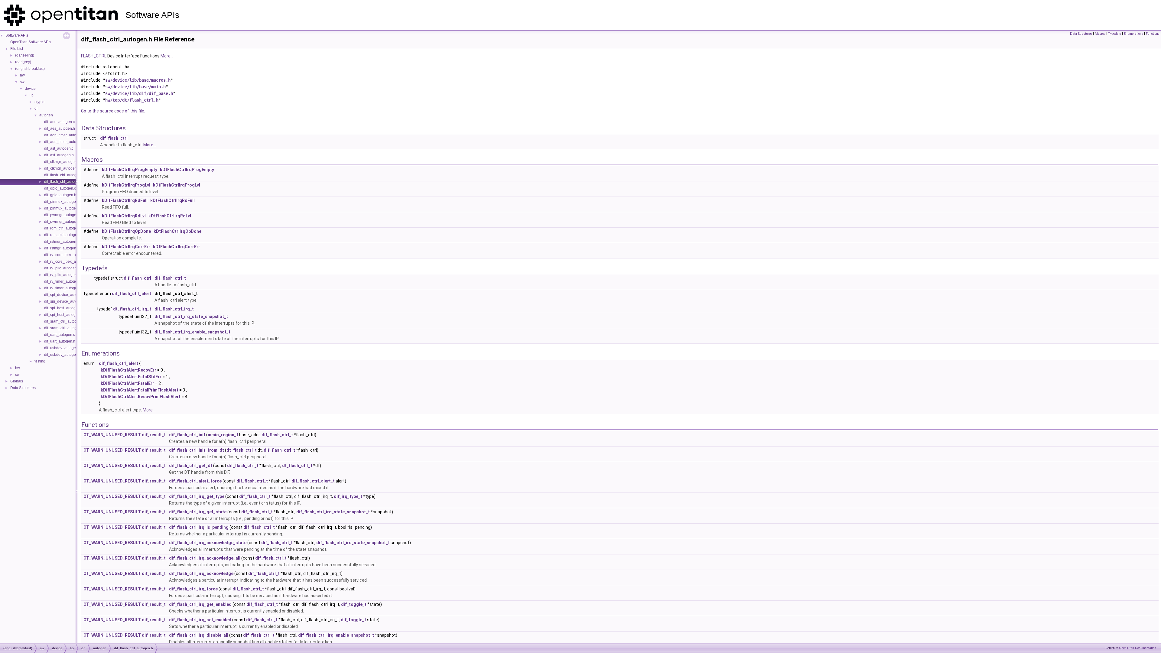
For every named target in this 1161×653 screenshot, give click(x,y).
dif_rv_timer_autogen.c (63, 281)
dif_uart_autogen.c (59, 335)
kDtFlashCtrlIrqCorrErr (176, 246)
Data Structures (23, 388)
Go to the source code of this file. (113, 111)
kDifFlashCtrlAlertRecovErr (128, 370)
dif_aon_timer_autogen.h (65, 142)
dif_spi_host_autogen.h (63, 315)
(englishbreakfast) (30, 69)
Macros (1100, 34)
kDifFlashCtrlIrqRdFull (125, 200)
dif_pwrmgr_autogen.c (62, 215)
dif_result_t (154, 434)
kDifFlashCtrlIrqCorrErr (126, 246)
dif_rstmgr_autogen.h (61, 248)
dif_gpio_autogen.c (60, 188)
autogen (46, 115)
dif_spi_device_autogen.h (65, 301)
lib (32, 95)
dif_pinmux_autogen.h (62, 208)
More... (167, 56)
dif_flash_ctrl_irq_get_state (197, 511)
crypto (39, 102)
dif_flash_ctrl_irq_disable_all (198, 635)
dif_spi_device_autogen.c (65, 295)
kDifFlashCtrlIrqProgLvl (126, 185)
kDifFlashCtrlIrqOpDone (126, 231)
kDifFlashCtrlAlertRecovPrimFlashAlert (140, 396)
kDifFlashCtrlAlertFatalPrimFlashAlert (139, 390)
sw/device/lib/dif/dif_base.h (139, 93)
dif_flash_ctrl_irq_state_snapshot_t (191, 316)
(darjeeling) (24, 55)
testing (39, 361)
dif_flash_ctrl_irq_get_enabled (200, 604)
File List (16, 49)
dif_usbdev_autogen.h (62, 354)
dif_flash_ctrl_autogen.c (63, 175)
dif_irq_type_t (348, 496)
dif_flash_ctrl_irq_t (174, 309)
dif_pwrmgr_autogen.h (62, 221)
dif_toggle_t (353, 604)
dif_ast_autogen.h (59, 155)
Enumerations (1133, 34)
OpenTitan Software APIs (30, 42)
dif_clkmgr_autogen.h (62, 168)
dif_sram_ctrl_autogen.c (64, 321)
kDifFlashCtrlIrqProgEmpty (129, 169)
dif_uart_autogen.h (59, 341)
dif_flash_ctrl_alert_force (195, 481)
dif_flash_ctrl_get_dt (190, 465)
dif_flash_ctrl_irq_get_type (196, 496)
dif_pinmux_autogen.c (62, 202)
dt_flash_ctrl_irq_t (132, 309)
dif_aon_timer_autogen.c (64, 135)
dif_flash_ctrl (114, 138)
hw (22, 75)
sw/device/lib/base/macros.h (138, 80)
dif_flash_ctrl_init (187, 434)
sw (22, 82)
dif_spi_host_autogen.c (63, 308)
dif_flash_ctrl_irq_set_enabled (200, 619)
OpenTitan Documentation (1137, 648)
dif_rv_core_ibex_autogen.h (67, 261)
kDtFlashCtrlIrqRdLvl (169, 215)
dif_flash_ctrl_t (170, 278)
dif (36, 108)
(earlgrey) (23, 62)
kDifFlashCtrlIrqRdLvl (124, 215)
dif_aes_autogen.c (59, 122)
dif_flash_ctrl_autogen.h (64, 182)
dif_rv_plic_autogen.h (62, 275)
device (30, 88)
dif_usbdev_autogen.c (62, 348)
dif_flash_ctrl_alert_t (313, 481)
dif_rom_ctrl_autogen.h (63, 235)
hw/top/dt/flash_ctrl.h (131, 100)
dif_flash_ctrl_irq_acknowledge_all (204, 558)
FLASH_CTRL (93, 56)
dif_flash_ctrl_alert (131, 293)
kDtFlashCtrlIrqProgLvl (176, 185)
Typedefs (1114, 34)
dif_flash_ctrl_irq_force (193, 588)
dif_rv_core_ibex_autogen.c (67, 255)
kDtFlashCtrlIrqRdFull (172, 200)
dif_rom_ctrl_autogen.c (63, 228)
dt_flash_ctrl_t (241, 450)
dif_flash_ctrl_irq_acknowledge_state (207, 542)
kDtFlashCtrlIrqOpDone (177, 231)
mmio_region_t (223, 434)
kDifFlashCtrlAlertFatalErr (127, 383)
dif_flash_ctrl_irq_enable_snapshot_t (192, 332)
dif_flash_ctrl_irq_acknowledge (201, 573)
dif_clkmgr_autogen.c (62, 162)
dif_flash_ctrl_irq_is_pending (199, 527)
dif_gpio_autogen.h (60, 195)
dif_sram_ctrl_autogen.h (64, 328)
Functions (1152, 34)
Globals (16, 381)
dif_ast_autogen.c (58, 148)
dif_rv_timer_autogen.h (63, 288)
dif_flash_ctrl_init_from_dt (196, 450)
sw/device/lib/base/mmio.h (135, 86)
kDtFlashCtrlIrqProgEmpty (187, 169)
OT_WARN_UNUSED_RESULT (112, 434)
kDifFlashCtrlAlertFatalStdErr (131, 376)
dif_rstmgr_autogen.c (61, 241)
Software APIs (16, 35)
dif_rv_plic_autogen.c (62, 268)
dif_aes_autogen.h (59, 128)
